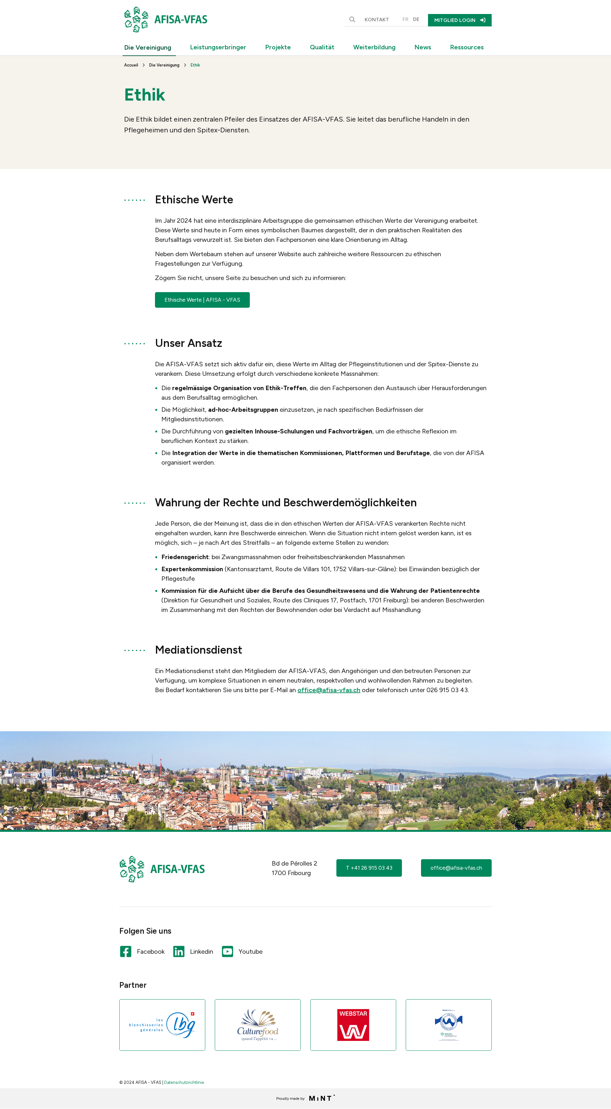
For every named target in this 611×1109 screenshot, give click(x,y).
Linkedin (201, 951)
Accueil (131, 65)
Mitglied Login (454, 20)
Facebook (151, 951)
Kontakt (377, 20)
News (422, 47)
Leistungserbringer (218, 47)
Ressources (467, 47)
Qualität (322, 47)
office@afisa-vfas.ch (329, 690)
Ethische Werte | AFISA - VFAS (202, 300)
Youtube (251, 951)
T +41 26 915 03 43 (369, 868)
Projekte (278, 47)
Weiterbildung (374, 47)
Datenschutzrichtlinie (184, 1082)
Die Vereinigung (147, 47)
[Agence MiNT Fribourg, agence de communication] (320, 1098)
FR (406, 19)
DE (416, 19)
